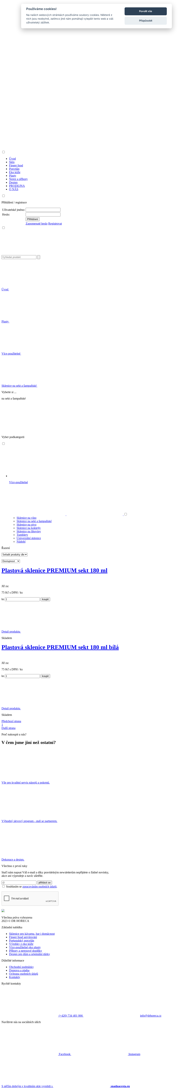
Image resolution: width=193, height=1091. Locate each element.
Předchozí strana (11, 721)
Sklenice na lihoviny (29, 531)
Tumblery (22, 534)
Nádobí (21, 541)
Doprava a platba (19, 970)
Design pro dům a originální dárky (29, 954)
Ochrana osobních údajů (23, 973)
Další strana (8, 728)
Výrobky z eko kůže (21, 943)
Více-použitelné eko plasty (25, 947)
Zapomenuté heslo (36, 223)
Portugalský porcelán (21, 940)
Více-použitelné (11, 353)
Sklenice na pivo (26, 524)
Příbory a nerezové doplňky (25, 950)
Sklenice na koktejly (29, 528)
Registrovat (55, 223)
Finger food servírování (23, 937)
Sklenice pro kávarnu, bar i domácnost (32, 933)
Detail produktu (11, 631)
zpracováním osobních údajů (39, 886)
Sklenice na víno (26, 517)
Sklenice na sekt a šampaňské (19, 385)
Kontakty (14, 977)
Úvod (5, 289)
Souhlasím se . (31, 886)
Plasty (5, 321)
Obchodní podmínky (21, 967)
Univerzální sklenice (29, 538)
